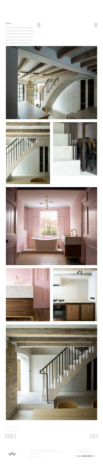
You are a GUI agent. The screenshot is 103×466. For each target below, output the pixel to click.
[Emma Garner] (79, 456)
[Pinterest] (89, 456)
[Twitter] (86, 456)
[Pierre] (82, 456)
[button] (38, 25)
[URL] (94, 456)
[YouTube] (84, 456)
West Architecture (13, 425)
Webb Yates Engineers (14, 427)
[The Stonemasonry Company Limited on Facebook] (77, 456)
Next (93, 436)
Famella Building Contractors (14, 429)
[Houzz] (91, 456)
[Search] (18, 10)
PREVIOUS (10, 436)
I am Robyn (39, 456)
